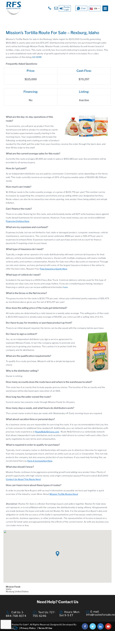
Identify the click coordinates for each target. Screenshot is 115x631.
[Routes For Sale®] (13, 14)
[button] (57, 554)
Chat (83, 8)
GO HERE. (37, 57)
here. (65, 287)
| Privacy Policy (27, 628)
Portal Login (67, 8)
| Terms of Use (44, 628)
